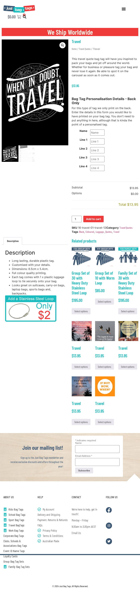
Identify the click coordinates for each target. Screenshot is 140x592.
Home (74, 48)
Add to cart (93, 219)
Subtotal (77, 187)
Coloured (90, 231)
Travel (116, 231)
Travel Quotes (85, 48)
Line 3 (83, 157)
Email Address (83, 456)
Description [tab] (13, 240)
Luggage (100, 231)
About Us (8, 497)
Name (83, 130)
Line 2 (83, 148)
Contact (76, 497)
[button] (124, 9)
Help (40, 497)
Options (77, 193)
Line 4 (83, 166)
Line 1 (83, 139)
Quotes (108, 231)
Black (81, 231)
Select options (81, 311)
